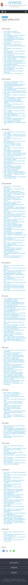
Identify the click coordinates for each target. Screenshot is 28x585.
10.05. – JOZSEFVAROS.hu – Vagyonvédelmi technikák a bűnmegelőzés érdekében (13, 167)
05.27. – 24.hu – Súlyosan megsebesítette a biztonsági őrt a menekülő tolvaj (13, 394)
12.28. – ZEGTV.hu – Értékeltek (10, 31)
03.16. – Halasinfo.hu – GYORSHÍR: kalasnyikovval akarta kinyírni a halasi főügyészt (14, 463)
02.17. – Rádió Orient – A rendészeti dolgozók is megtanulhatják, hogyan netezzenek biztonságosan (14, 510)
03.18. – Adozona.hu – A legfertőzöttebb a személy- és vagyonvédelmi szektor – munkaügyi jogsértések (15, 450)
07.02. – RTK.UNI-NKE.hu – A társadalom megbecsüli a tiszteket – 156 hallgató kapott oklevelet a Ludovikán (13, 334)
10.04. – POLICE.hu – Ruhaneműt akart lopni (13, 171)
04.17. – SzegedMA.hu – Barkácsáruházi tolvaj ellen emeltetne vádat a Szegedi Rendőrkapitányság (15, 431)
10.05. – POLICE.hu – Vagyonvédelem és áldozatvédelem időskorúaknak (12, 169)
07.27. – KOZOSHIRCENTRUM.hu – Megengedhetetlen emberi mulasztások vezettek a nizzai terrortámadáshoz (15, 306)
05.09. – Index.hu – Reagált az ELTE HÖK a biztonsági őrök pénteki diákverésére (13, 406)
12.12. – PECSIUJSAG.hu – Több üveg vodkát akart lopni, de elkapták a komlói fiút (14, 36)
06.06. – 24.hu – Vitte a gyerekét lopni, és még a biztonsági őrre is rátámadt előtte (14, 381)
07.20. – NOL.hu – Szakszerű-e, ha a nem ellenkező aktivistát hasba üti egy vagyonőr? (15, 313)
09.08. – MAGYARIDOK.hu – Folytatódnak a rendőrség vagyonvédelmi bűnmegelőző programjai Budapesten (13, 249)
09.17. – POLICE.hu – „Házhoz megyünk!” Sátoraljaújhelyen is (12, 227)
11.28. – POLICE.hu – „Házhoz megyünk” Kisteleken (15, 90)
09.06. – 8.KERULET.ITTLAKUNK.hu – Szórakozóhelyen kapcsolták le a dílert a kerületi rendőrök (14, 253)
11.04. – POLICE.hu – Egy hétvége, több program (14, 118)
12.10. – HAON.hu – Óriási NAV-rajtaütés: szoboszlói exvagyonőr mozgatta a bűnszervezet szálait (14, 46)
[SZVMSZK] (2, 11)
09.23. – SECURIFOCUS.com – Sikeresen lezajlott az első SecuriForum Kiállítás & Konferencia (15, 214)
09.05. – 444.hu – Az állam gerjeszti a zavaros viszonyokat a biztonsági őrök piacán (13, 256)
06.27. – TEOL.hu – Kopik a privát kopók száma (14, 355)
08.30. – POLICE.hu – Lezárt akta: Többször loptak (14, 270)
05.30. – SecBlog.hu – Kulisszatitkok (11, 392)
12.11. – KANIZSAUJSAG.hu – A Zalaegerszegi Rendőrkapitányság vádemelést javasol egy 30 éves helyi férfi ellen (14, 39)
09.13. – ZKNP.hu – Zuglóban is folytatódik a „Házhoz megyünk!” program (13, 243)
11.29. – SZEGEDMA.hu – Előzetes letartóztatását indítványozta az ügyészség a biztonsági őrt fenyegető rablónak (14, 86)
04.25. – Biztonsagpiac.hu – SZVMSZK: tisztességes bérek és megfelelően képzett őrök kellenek (14, 429)
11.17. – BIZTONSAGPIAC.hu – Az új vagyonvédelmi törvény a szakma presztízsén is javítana (15, 98)
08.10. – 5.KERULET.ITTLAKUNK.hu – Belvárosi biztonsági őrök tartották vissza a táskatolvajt (14, 286)
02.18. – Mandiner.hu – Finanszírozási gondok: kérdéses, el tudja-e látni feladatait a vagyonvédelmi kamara (14, 501)
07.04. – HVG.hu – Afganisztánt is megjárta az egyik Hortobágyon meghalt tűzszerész (15, 328)
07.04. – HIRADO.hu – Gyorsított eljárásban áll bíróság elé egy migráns (14, 331)
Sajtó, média (5, 17)
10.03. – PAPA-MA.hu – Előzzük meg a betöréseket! (15, 172)
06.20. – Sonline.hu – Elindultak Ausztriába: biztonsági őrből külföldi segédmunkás (13, 365)
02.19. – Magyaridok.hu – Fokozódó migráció (13, 489)
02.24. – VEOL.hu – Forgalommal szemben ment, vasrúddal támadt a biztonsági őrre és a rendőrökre (14, 481)
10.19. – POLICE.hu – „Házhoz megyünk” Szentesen (15, 153)
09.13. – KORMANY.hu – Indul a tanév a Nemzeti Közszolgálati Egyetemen (14, 238)
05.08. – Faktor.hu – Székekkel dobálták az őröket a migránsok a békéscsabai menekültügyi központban (14, 412)
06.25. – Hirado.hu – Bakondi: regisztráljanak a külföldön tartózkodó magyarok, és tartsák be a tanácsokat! (14, 362)
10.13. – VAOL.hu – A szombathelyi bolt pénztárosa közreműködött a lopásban (15, 159)
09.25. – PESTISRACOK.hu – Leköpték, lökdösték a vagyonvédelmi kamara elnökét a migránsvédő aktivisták (14, 208)
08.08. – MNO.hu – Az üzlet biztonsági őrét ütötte (14, 290)
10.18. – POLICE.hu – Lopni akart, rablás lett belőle (15, 154)
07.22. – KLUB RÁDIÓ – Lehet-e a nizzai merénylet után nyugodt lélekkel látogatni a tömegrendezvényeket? (14, 310)
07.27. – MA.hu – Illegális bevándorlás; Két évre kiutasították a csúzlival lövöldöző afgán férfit (14, 303)
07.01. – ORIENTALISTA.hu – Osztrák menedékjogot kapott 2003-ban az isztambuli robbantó (15, 338)
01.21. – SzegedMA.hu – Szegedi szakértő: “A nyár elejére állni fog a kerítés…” (14, 535)
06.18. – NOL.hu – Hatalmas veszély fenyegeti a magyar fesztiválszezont (14, 368)
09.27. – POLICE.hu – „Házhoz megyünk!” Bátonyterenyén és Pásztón (12, 202)
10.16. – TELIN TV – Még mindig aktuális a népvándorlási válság (13, 156)
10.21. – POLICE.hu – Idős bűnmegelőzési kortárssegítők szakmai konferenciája (12, 151)
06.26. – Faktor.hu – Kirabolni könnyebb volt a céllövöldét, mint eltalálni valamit (14, 357)
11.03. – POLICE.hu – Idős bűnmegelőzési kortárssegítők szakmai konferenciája (12, 120)
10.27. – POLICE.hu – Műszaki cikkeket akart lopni (14, 134)
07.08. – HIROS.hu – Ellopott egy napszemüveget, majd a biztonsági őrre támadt (14, 325)
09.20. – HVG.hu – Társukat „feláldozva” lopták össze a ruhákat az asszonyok (14, 222)
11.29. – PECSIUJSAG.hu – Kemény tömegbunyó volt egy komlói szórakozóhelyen (15, 89)
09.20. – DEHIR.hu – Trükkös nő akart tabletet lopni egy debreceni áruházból (14, 219)
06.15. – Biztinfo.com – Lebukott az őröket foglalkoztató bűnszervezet (13, 370)
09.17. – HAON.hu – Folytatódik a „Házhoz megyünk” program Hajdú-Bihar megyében (13, 225)
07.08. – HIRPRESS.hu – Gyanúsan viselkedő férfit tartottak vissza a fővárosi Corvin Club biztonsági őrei (14, 320)
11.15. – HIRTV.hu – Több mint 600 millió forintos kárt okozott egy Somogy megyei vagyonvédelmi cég (14, 108)
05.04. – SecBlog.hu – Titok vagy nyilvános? (13, 414)
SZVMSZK (15, 2)
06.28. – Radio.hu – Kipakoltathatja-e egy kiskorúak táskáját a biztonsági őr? (13, 353)
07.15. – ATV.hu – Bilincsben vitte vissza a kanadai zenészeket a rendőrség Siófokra (14, 316)
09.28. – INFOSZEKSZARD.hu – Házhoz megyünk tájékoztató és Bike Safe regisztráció (14, 197)
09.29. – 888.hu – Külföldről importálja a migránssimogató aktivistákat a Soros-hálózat (14, 192)
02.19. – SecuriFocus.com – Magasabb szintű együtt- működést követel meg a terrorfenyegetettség (13, 492)
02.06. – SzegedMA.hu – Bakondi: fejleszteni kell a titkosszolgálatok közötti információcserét (14, 520)
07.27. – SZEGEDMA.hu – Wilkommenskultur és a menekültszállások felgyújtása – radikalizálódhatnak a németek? (14, 300)
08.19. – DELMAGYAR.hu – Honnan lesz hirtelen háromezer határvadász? (14, 278)
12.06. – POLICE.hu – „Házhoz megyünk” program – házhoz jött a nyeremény (15, 66)
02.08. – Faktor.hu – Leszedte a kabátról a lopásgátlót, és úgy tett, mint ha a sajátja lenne (14, 517)
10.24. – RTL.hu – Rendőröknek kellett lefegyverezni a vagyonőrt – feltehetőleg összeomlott (13, 145)
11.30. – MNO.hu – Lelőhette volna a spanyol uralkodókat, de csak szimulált (13, 82)
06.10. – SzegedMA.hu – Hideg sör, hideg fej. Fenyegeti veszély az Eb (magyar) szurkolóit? (13, 376)
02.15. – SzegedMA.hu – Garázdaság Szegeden (13, 515)
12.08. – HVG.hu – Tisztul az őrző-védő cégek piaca (14, 56)
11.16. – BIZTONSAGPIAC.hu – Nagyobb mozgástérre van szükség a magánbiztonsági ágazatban (13, 101)
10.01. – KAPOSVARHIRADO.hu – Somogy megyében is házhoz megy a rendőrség (15, 177)
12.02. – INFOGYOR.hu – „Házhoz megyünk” (13, 73)
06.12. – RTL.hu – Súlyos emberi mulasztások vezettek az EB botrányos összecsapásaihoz (13, 373)
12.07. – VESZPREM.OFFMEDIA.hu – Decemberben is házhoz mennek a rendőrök (15, 58)
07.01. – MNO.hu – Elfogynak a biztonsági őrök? (14, 336)
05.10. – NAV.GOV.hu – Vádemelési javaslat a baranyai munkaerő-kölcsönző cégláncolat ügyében (13, 403)
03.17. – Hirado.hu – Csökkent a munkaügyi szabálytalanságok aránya (13, 453)
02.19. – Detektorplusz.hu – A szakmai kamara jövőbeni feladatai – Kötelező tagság (14, 495)
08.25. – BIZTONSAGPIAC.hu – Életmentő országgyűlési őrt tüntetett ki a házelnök (13, 272)
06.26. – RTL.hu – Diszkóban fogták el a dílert (13, 359)
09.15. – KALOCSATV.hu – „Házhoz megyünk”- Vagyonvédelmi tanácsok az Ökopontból (13, 233)
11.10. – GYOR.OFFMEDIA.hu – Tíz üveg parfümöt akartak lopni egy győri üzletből (14, 114)
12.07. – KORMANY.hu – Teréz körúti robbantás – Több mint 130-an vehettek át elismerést (14, 61)
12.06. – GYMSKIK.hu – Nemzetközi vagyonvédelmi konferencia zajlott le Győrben (15, 63)
